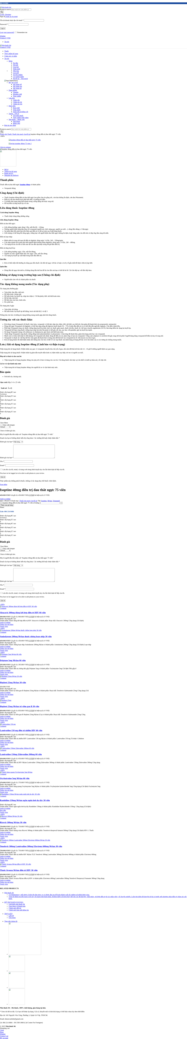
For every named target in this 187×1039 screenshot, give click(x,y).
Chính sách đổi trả (15, 908)
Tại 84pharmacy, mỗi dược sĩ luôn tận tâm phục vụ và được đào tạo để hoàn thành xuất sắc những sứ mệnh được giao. (49, 895)
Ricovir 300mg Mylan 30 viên (13, 822)
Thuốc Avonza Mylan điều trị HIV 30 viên (19, 870)
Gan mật (16, 73)
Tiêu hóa (16, 71)
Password (4, 24)
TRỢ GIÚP (8, 914)
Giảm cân (16, 100)
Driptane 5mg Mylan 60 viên (13, 660)
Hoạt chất (16, 108)
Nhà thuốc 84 (9, 893)
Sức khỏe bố (17, 84)
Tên (2, 461)
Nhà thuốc (16, 121)
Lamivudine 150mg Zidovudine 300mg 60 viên (21, 754)
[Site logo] (5, 7)
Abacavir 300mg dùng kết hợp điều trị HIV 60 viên (23, 612)
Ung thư (16, 67)
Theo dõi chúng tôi (10, 921)
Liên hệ (11, 916)
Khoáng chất (17, 94)
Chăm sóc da (17, 102)
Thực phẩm (17, 96)
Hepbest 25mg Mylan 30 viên (13, 682)
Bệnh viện (16, 123)
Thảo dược (16, 110)
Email (2, 465)
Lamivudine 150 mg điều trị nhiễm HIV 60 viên (21, 730)
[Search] (2, 12)
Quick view (4, 626)
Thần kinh (16, 69)
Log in (3, 28)
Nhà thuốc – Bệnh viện (17, 119)
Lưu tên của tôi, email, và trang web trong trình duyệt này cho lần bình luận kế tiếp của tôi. (34, 469)
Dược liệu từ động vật (20, 112)
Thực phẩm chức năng (20, 117)
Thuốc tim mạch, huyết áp (21, 134)
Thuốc (9, 134)
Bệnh (10, 61)
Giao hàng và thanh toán (17, 906)
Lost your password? (7, 32)
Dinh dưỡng (13, 90)
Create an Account (11, 16)
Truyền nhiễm (18, 75)
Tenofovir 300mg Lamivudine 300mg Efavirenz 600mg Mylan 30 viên (31, 846)
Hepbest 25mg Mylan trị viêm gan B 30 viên (19, 706)
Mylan (50, 501)
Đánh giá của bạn (6, 442)
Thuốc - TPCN (14, 114)
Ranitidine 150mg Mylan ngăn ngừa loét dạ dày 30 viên (25, 800)
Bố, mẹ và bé (13, 82)
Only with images (9, 425)
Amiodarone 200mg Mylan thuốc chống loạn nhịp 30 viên (26, 636)
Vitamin (15, 92)
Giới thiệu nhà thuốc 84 (17, 904)
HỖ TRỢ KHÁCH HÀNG (13, 902)
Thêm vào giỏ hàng (7, 505)
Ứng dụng (12, 918)
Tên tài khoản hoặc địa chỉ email (11, 20)
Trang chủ (3, 134)
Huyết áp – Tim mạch (20, 79)
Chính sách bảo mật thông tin (19, 910)
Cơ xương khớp (18, 77)
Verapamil (56, 501)
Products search (5, 9)
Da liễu (15, 63)
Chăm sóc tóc (17, 104)
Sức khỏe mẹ (17, 86)
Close (2, 1030)
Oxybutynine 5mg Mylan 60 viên (14, 778)
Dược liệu (12, 106)
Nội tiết (15, 65)
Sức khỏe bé (17, 88)
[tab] (95, 170)
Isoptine (44, 501)
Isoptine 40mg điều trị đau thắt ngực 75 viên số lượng (21, 503)
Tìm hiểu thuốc (18, 116)
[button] (6, 624)
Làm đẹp (12, 98)
